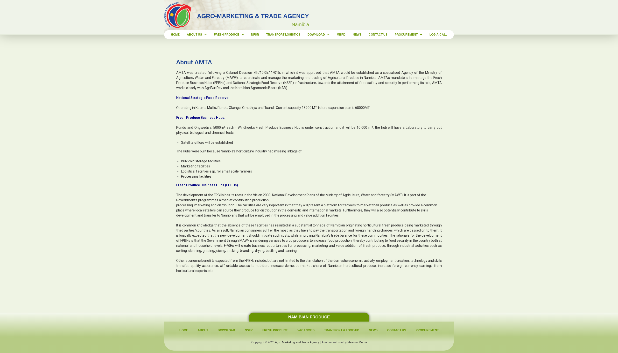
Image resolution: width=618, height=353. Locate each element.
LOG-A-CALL (438, 34)
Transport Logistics (283, 34)
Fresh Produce (275, 330)
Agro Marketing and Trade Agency (297, 342)
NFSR (255, 34)
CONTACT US (378, 34)
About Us (194, 34)
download (226, 330)
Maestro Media (357, 342)
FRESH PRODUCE (226, 34)
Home (175, 34)
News (357, 34)
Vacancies (306, 330)
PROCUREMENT (406, 34)
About (203, 330)
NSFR (249, 330)
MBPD (341, 34)
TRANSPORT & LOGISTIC (341, 330)
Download (316, 34)
